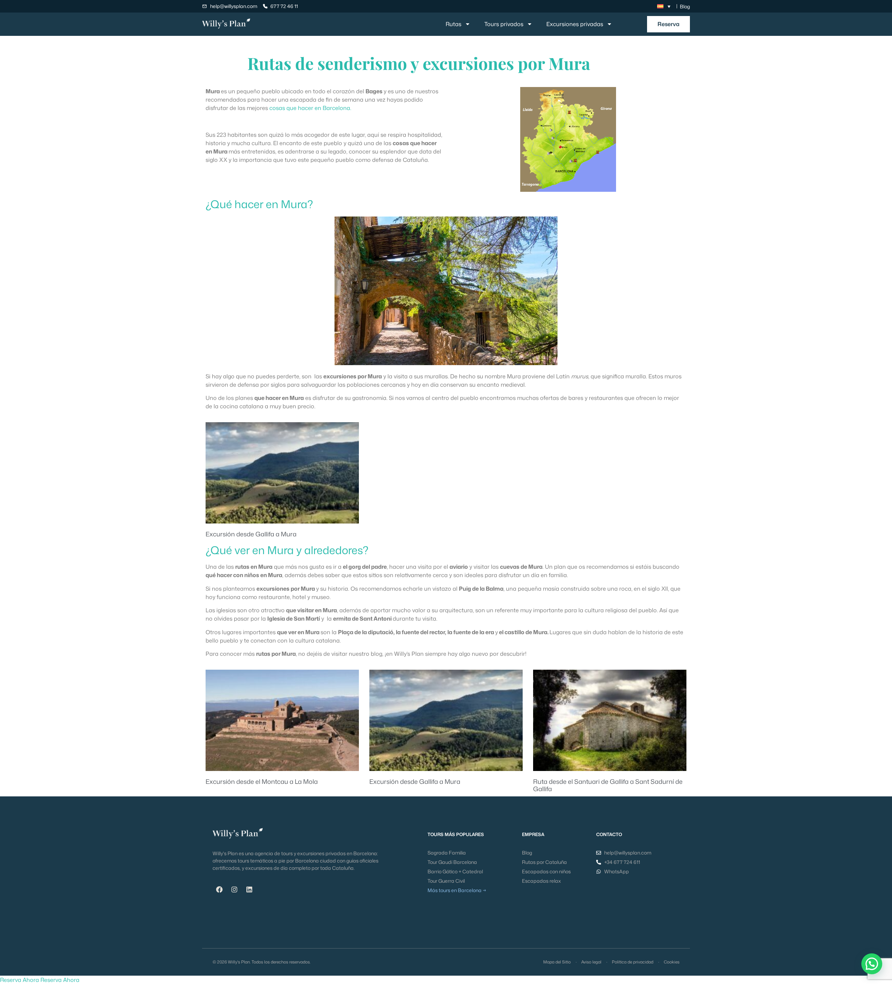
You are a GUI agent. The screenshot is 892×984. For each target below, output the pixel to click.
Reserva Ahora (19, 980)
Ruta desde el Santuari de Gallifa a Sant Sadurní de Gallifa (608, 785)
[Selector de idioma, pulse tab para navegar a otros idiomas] (664, 6)
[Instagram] (234, 889)
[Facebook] (219, 889)
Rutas (453, 24)
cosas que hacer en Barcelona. (310, 108)
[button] (871, 963)
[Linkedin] (249, 889)
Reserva (668, 24)
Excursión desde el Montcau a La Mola (262, 781)
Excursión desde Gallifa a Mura (251, 533)
